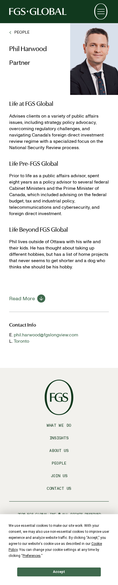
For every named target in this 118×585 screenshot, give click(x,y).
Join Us (59, 475)
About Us (59, 450)
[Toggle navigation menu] (101, 11)
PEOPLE (22, 32)
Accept (59, 572)
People (59, 463)
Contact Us (59, 488)
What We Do (59, 425)
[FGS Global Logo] (37, 11)
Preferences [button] (32, 556)
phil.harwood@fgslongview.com (46, 335)
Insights (59, 438)
